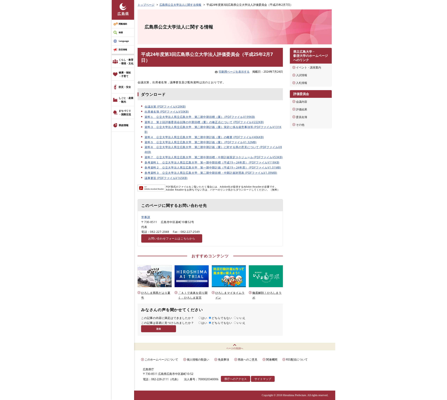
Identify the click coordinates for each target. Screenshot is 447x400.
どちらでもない (222, 318)
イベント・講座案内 (308, 67)
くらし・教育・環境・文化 (126, 61)
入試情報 (301, 75)
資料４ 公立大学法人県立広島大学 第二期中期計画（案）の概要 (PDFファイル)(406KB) (204, 137)
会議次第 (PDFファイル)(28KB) (165, 106)
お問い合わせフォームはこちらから (171, 238)
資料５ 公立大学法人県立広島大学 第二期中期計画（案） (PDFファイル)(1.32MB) (201, 142)
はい (204, 318)
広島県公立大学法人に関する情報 (180, 5)
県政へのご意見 (247, 359)
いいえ (241, 318)
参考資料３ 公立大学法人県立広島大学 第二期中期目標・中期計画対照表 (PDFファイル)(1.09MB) (211, 173)
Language (124, 40)
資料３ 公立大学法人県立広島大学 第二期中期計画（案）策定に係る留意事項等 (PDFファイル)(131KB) (213, 129)
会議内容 (301, 102)
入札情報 (301, 83)
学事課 (145, 217)
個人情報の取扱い (198, 359)
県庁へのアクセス (235, 379)
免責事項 (223, 359)
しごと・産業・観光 (126, 99)
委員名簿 (301, 117)
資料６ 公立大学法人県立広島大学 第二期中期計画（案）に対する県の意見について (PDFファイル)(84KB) (213, 149)
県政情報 (124, 125)
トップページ (146, 5)
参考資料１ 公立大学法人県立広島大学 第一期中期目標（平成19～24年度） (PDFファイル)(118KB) (212, 162)
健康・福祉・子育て (125, 74)
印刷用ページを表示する (234, 71)
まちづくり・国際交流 (125, 112)
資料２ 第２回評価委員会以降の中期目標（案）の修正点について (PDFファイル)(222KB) (204, 122)
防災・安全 (125, 87)
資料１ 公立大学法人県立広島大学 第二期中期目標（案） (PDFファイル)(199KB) (200, 117)
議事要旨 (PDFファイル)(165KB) (166, 178)
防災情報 (123, 49)
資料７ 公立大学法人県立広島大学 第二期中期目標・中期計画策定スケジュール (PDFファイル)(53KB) (214, 157)
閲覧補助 (123, 23)
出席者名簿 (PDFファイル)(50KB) (167, 112)
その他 (300, 125)
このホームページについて (161, 359)
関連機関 (271, 359)
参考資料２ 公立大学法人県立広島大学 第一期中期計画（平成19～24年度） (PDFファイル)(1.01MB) (213, 167)
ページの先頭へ (234, 348)
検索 (121, 32)
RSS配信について (297, 359)
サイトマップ (262, 379)
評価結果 (301, 109)
